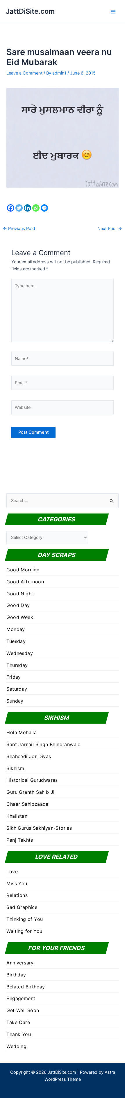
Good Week (19, 617)
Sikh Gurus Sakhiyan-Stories (39, 828)
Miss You (16, 883)
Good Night (19, 593)
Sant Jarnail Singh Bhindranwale (43, 744)
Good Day (18, 605)
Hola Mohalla (21, 732)
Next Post (109, 228)
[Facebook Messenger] (44, 208)
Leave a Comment (24, 73)
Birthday (16, 975)
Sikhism (15, 768)
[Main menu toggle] (113, 12)
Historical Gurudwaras (32, 780)
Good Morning (23, 570)
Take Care (18, 1022)
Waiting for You (24, 931)
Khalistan (16, 816)
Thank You (18, 1034)
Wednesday (19, 653)
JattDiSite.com (30, 11)
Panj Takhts (19, 840)
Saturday (16, 689)
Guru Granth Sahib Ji (30, 792)
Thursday (17, 665)
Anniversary (19, 963)
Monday (15, 629)
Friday (13, 677)
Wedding (16, 1046)
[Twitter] (19, 208)
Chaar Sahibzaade (27, 804)
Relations (17, 895)
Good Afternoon (25, 582)
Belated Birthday (25, 987)
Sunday (14, 701)
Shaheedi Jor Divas (28, 756)
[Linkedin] (27, 208)
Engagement (20, 998)
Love (12, 871)
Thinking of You (24, 919)
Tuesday (16, 641)
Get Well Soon (22, 1010)
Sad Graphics (21, 907)
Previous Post (19, 228)
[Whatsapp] (36, 208)
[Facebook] (10, 208)
